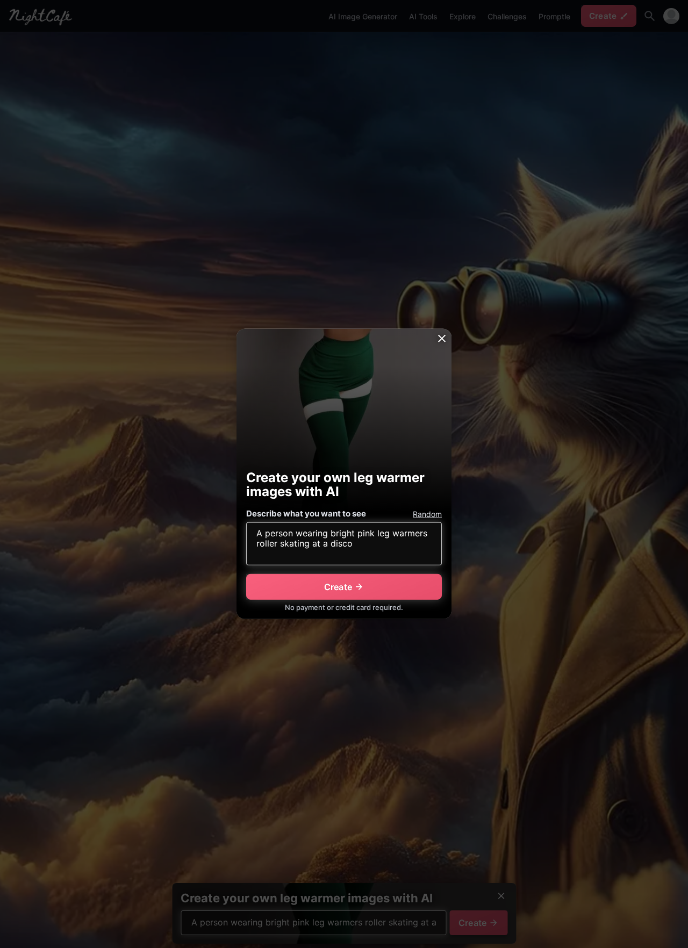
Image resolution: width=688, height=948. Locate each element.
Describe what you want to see (306, 513)
